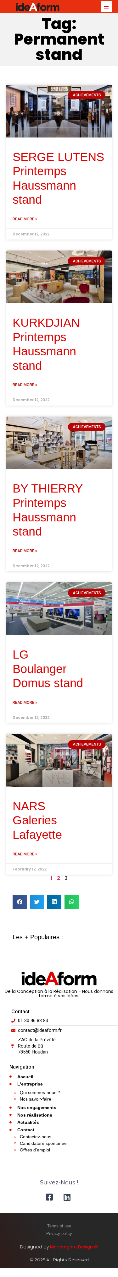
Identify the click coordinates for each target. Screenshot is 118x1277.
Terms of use (59, 1226)
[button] (20, 902)
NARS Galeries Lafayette (37, 820)
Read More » (25, 219)
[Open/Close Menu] (106, 6)
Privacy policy (59, 1233)
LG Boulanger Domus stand (48, 669)
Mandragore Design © (74, 1247)
